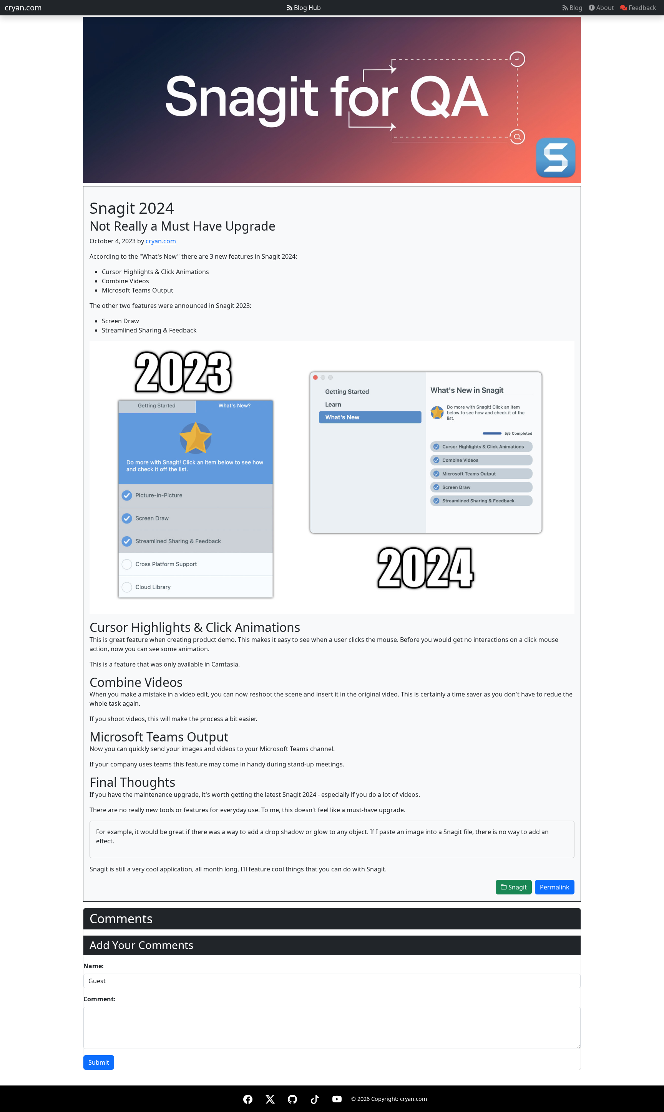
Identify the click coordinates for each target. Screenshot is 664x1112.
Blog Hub (306, 7)
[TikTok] (314, 1098)
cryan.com (23, 7)
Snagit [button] (517, 887)
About (604, 7)
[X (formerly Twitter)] (270, 1098)
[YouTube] (337, 1098)
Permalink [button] (554, 887)
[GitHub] (292, 1098)
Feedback (641, 7)
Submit (98, 1062)
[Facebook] (247, 1098)
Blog (575, 7)
